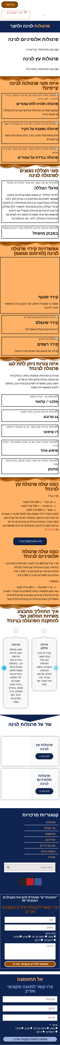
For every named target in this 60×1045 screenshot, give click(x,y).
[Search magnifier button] (8, 867)
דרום (37, 940)
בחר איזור (50, 933)
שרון (25, 936)
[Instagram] (22, 881)
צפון (50, 936)
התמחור (50, 529)
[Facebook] (38, 881)
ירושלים (48, 940)
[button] (44, 15)
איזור (54, 1025)
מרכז (16, 936)
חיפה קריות (38, 936)
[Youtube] (30, 881)
